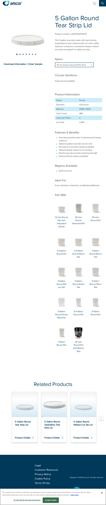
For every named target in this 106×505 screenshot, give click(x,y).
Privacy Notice (43, 474)
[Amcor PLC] (12, 3)
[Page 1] (17, 54)
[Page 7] (35, 54)
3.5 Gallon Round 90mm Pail (78, 253)
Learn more (74, 495)
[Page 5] (29, 54)
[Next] (101, 417)
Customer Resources (46, 470)
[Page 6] (32, 54)
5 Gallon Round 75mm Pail (96, 284)
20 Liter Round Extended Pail (78, 220)
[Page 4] (26, 54)
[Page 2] (20, 54)
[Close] (102, 493)
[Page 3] (23, 54)
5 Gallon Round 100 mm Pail (61, 284)
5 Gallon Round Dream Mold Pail (61, 314)
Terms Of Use (42, 483)
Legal (38, 465)
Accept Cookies (50, 500)
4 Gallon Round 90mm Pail (95, 253)
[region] (53, 497)
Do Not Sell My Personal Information (27, 500)
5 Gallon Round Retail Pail (78, 284)
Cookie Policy (42, 478)
